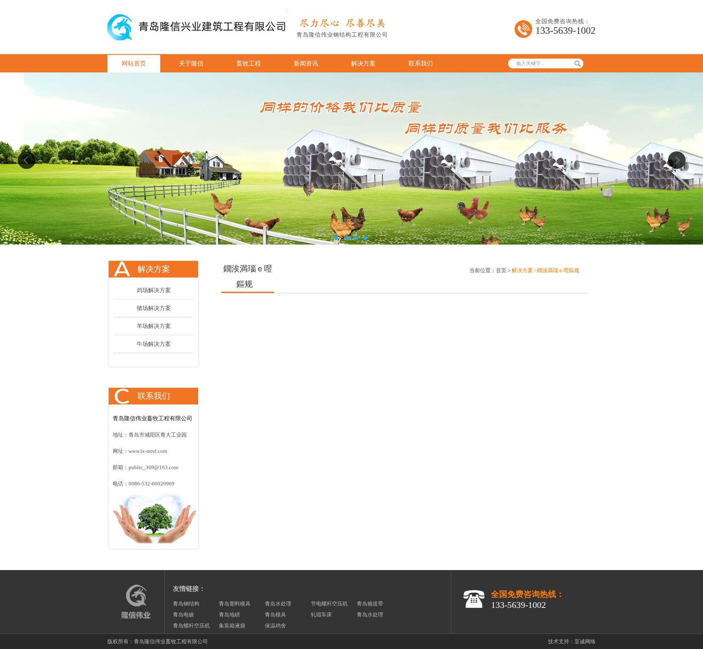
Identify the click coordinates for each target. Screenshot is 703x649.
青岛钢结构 (186, 604)
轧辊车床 (321, 615)
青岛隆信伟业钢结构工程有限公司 (342, 35)
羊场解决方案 (154, 326)
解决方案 (363, 63)
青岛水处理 (278, 604)
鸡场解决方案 (154, 290)
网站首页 (134, 63)
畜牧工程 (248, 63)
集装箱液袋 (232, 626)
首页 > (503, 270)
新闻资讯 (306, 63)
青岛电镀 (183, 615)
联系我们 (420, 63)
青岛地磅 (229, 615)
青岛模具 (275, 615)
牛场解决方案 (154, 344)
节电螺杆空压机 (329, 604)
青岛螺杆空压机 (191, 626)
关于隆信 (191, 63)
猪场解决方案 (154, 308)
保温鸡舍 (275, 626)
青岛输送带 (370, 604)
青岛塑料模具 (235, 604)
